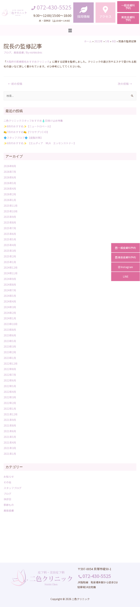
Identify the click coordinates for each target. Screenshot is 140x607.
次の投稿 (125, 84)
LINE (125, 276)
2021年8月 (10, 425)
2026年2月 (10, 194)
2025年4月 (10, 245)
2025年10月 (11, 211)
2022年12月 (11, 363)
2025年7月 (10, 228)
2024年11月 (11, 273)
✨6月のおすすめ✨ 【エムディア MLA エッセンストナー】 (40, 143)
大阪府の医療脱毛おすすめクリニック (28, 61)
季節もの (9, 505)
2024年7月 (10, 290)
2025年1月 (10, 262)
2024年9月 (10, 279)
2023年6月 (10, 335)
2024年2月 (10, 313)
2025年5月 (10, 239)
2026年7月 (10, 172)
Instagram (126, 267)
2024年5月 (10, 296)
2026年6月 (10, 177)
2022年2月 (10, 403)
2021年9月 (10, 420)
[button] (128, 6)
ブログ (7, 52)
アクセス (105, 16)
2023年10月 (11, 324)
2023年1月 (10, 358)
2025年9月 (10, 217)
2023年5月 (10, 341)
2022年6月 (10, 380)
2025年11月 (11, 205)
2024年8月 (10, 284)
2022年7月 (10, 375)
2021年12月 (11, 414)
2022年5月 (10, 386)
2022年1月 (10, 408)
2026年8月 (10, 166)
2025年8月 (10, 222)
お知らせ (9, 476)
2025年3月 (10, 250)
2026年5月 (10, 183)
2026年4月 (10, 188)
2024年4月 (10, 301)
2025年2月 (10, 256)
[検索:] (70, 95)
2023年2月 (10, 352)
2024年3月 (10, 307)
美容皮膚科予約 (126, 257)
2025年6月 (10, 234)
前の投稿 (15, 84)
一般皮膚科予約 (126, 248)
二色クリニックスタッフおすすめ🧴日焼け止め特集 (33, 120)
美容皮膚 (19, 52)
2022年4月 (10, 392)
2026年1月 (10, 200)
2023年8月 (10, 329)
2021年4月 (10, 442)
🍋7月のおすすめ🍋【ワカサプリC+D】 (26, 132)
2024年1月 (10, 318)
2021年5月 (10, 437)
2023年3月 (10, 346)
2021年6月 (10, 431)
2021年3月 (10, 448)
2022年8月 (10, 369)
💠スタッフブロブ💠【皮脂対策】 (23, 137)
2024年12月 (11, 267)
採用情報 (83, 16)
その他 (7, 482)
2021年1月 (10, 453)
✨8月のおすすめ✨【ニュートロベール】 (28, 126)
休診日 (7, 499)
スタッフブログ (13, 488)
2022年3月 (10, 397)
